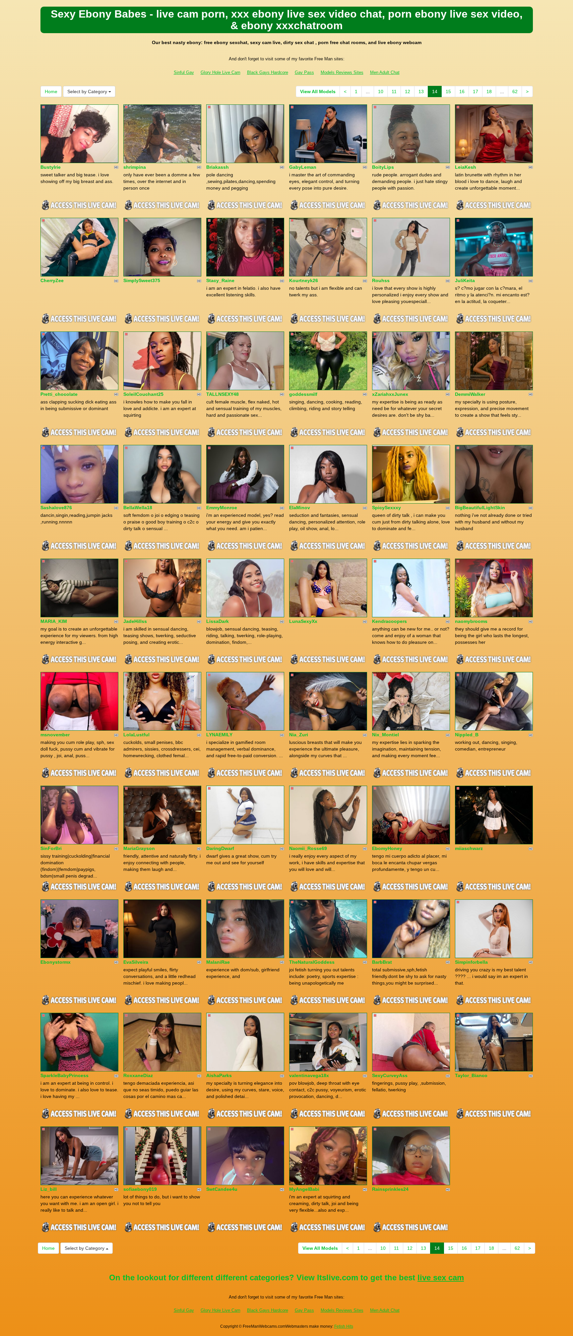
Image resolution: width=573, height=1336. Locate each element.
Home (51, 91)
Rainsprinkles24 (390, 1189)
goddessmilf (303, 394)
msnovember (55, 734)
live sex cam (440, 1277)
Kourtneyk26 (303, 280)
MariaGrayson (139, 848)
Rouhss (381, 280)
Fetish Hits (343, 1326)
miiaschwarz (469, 848)
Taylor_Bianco (471, 1075)
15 (448, 91)
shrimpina (134, 167)
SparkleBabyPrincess (64, 1075)
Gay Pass (304, 72)
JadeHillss (135, 621)
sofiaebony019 (140, 1189)
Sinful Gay (184, 72)
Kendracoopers (389, 621)
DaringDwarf (220, 848)
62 (515, 91)
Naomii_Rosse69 (308, 848)
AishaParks (219, 1075)
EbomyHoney (387, 848)
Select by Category (87, 91)
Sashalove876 (56, 507)
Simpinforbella (471, 962)
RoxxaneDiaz (138, 1075)
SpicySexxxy (386, 507)
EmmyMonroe (221, 507)
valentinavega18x (309, 1075)
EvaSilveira (135, 962)
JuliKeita (465, 280)
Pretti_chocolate (59, 394)
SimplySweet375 (141, 280)
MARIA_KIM (53, 621)
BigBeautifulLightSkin (480, 507)
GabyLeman (302, 167)
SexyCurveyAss (390, 1075)
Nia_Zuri (298, 734)
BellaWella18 (137, 507)
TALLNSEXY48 (222, 394)
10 (380, 91)
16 (462, 91)
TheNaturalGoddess (312, 962)
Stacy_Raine (220, 280)
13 (421, 91)
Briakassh (217, 167)
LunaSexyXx (303, 621)
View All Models (318, 91)
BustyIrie (50, 167)
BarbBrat (382, 962)
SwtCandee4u (221, 1189)
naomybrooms (471, 621)
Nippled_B (466, 734)
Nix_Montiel (385, 734)
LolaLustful (136, 734)
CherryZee (52, 280)
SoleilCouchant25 (143, 394)
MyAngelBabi (304, 1189)
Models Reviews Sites (342, 72)
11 (394, 91)
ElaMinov (299, 507)
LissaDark (217, 621)
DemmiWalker (470, 394)
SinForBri (51, 848)
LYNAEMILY (219, 734)
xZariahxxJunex (390, 394)
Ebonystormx (55, 962)
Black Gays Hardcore (267, 72)
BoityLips (383, 167)
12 (407, 91)
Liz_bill (48, 1189)
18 (489, 91)
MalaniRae (218, 962)
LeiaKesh (465, 167)
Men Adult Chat (385, 72)
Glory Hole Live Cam (220, 72)
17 (475, 91)
